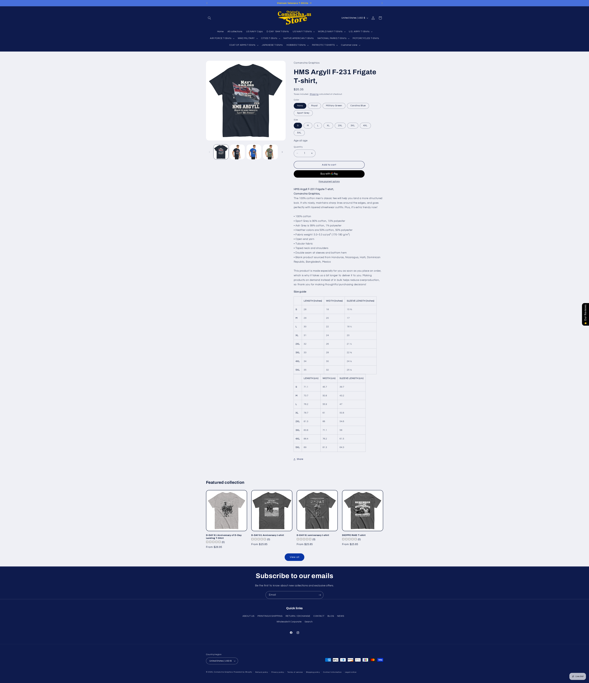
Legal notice (350, 672)
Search (308, 622)
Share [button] (300, 459)
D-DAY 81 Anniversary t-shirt (267, 535)
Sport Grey (303, 113)
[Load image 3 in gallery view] (253, 151)
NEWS (340, 616)
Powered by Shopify (243, 672)
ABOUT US (248, 616)
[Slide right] (282, 152)
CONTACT (318, 616)
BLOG (330, 616)
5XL (299, 133)
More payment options (329, 182)
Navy (300, 106)
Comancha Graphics (223, 672)
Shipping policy (313, 672)
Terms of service (295, 672)
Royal (314, 106)
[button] (209, 17)
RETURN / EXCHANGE (298, 616)
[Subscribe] (319, 595)
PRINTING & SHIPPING (270, 616)
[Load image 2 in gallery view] (237, 151)
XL (328, 125)
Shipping (314, 94)
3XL (353, 125)
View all (294, 557)
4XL (365, 125)
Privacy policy (277, 672)
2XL (340, 125)
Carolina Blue (358, 106)
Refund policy (261, 672)
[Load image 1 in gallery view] (221, 151)
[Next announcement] (382, 3)
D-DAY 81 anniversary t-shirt (313, 535)
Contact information (332, 672)
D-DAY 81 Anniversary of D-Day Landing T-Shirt (224, 536)
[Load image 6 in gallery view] (270, 151)
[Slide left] (209, 152)
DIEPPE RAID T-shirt (354, 535)
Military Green (334, 106)
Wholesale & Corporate (289, 622)
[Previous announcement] (207, 3)
